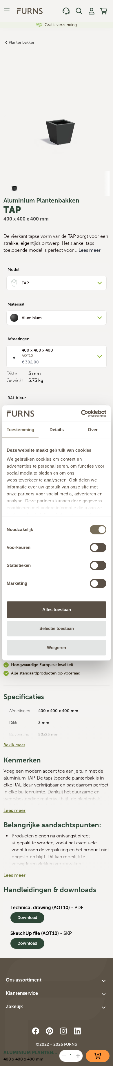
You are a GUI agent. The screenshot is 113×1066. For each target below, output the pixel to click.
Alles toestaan (56, 609)
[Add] (78, 1056)
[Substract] (64, 1056)
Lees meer (14, 810)
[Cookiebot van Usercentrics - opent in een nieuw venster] (81, 413)
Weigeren (56, 647)
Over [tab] (93, 429)
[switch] (98, 547)
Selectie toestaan (56, 628)
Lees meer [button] (90, 250)
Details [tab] (57, 429)
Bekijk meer (14, 744)
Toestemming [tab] (20, 429)
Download (27, 917)
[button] (56, 981)
